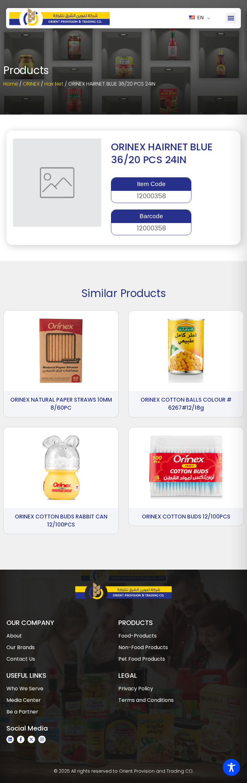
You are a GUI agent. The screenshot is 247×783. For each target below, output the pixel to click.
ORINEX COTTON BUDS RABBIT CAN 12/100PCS (61, 521)
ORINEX (31, 84)
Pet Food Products (141, 659)
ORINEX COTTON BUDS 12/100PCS (186, 516)
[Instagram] (42, 739)
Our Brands (20, 647)
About (14, 635)
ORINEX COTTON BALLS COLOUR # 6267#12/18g (186, 404)
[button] (230, 18)
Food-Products (137, 635)
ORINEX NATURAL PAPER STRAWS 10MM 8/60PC (61, 404)
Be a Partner (22, 711)
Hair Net (53, 84)
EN (200, 17)
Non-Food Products (143, 647)
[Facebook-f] (20, 739)
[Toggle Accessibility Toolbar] (231, 767)
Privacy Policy (135, 688)
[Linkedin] (10, 739)
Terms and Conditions (146, 700)
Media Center (23, 700)
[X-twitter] (31, 739)
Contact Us (20, 659)
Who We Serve (24, 688)
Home (10, 84)
